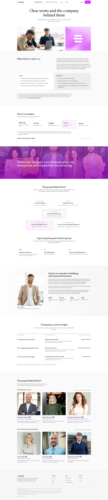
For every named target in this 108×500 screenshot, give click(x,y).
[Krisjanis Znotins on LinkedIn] (30, 417)
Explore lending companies (84, 348)
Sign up (87, 2)
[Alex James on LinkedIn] (50, 456)
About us (54, 478)
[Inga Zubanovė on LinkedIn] (53, 417)
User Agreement (68, 482)
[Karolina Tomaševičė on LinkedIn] (82, 417)
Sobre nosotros (39, 2)
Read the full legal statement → (34, 98)
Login (80, 480)
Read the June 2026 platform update (26, 138)
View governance (86, 356)
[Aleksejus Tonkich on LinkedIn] (80, 456)
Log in (81, 2)
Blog (62, 2)
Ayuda (66, 2)
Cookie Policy (68, 478)
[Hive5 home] (20, 2)
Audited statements (85, 339)
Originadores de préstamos (51, 2)
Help (53, 480)
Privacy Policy (68, 480)
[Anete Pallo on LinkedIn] (26, 456)
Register (81, 478)
